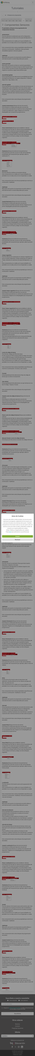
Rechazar (17, 539)
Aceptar (17, 536)
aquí (10, 532)
